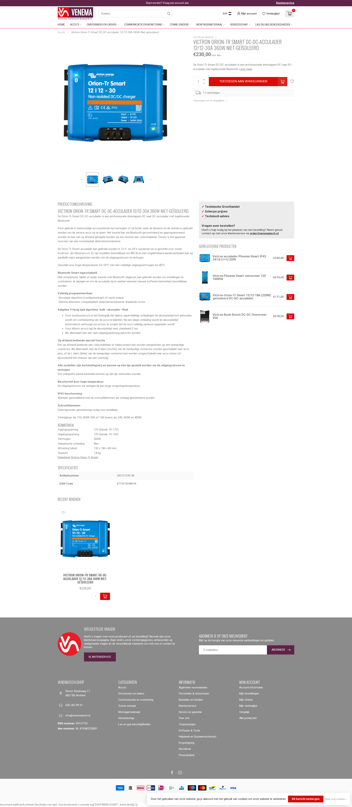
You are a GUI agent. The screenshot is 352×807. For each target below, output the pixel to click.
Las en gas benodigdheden (272, 24)
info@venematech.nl (77, 715)
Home (61, 24)
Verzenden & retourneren (194, 693)
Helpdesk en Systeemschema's (197, 736)
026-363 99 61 (74, 705)
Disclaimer (185, 749)
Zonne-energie (179, 24)
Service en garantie (190, 712)
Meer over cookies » (335, 798)
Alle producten (248, 718)
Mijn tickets (246, 699)
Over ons (184, 718)
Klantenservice (285, 2)
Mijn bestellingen (249, 693)
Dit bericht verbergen (306, 799)
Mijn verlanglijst (248, 705)
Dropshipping (186, 742)
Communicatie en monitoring (143, 24)
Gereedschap (239, 24)
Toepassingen (187, 724)
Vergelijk (244, 712)
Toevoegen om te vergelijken (208, 100)
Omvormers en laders (102, 24)
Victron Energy (203, 37)
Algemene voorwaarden (193, 687)
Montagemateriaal (209, 24)
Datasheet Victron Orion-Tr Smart (78, 457)
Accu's (74, 24)
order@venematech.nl (264, 233)
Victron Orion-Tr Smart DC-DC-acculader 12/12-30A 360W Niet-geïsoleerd (115, 32)
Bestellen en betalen (191, 699)
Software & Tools (189, 730)
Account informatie (251, 687)
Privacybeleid (186, 755)
